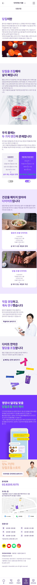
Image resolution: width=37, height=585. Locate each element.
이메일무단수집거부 (7, 556)
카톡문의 (18, 583)
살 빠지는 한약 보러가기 (11, 360)
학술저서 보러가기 (9, 321)
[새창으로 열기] (19, 505)
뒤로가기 (3, 3)
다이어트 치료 (18, 3)
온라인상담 (33, 583)
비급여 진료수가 (21, 553)
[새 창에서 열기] (4, 546)
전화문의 (11, 583)
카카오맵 (7, 516)
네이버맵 (19, 516)
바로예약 (26, 583)
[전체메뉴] (34, 3)
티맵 (30, 516)
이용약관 (14, 553)
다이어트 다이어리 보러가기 (12, 474)
